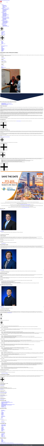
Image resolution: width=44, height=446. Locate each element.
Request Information (4, 11)
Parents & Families (3, 33)
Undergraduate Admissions (5, 9)
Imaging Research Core (3, 103)
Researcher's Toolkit (4, 19)
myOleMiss (2, 49)
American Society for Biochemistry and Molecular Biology (7, 402)
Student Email (2, 48)
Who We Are (2, 414)
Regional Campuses (4, 15)
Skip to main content (7, 0)
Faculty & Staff (2, 46)
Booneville (2, 440)
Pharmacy (2, 67)
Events (2, 47)
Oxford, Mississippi (4, 13)
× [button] (43, 444)
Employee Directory (3, 416)
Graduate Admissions (5, 10)
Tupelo (2, 41)
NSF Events (2, 406)
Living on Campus (4, 12)
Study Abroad (4, 7)
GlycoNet (2, 403)
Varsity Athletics (4, 24)
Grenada (2, 42)
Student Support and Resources (6, 14)
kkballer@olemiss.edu (3, 60)
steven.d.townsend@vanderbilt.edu (3, 392)
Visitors (2, 34)
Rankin (2, 441)
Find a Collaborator (4, 18)
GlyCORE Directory (2, 209)
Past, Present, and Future (5, 22)
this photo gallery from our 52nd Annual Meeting (25, 204)
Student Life (2, 413)
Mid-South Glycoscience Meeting (4, 104)
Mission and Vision (4, 23)
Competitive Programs (5, 6)
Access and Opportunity (5, 21)
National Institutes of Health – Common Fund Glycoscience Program (7, 404)
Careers (2, 430)
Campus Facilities (4, 16)
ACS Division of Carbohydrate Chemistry (5, 401)
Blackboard (2, 50)
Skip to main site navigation (2, 0)
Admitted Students (3, 31)
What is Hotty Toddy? (5, 25)
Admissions (2, 8)
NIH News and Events (3, 405)
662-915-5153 (2, 65)
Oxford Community (3, 436)
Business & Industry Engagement (6, 17)
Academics (2, 4)
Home (2, 66)
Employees (2, 32)
